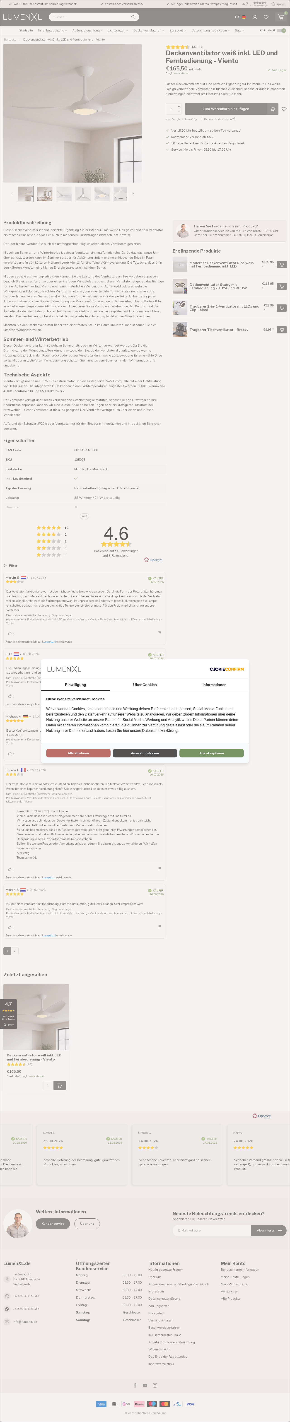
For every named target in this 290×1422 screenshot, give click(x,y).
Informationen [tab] (215, 685)
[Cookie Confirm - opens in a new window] (227, 669)
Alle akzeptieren (211, 753)
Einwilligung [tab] (75, 685)
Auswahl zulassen (145, 753)
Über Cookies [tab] (145, 685)
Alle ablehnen (78, 753)
